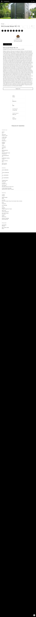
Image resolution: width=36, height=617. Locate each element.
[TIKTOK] (14, 31)
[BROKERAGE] (22, 31)
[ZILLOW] (19, 31)
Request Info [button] (18, 88)
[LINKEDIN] (8, 31)
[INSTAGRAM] (5, 31)
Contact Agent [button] (7, 44)
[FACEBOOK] (2, 31)
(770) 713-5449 (19, 40)
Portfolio (29, 1)
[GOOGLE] (16, 31)
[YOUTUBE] (11, 31)
